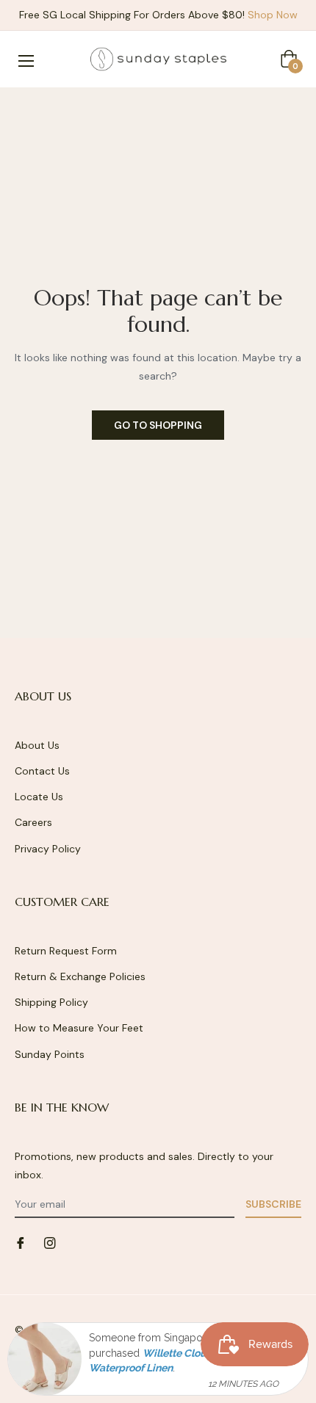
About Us (37, 745)
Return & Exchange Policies (80, 976)
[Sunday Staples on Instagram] (50, 1242)
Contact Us (42, 770)
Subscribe (273, 1204)
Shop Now (273, 14)
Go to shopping (158, 425)
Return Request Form (66, 950)
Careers (33, 822)
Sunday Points (50, 1054)
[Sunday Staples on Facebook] (20, 1242)
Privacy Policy (48, 848)
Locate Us (39, 796)
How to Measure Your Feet (79, 1027)
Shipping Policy (51, 1002)
